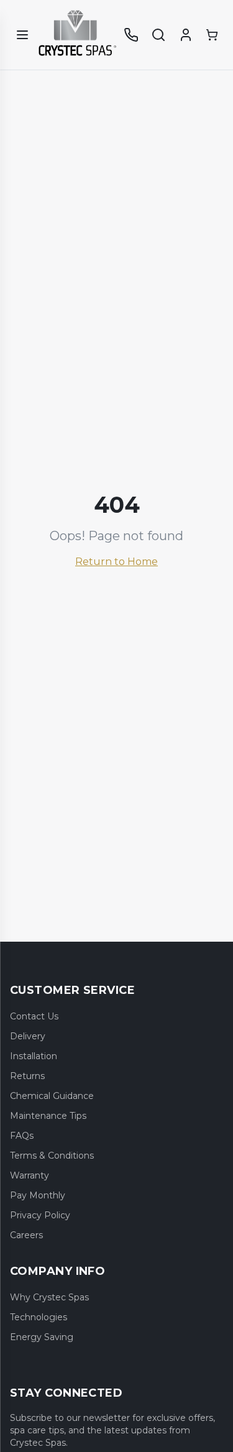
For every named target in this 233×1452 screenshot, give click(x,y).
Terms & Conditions (52, 1155)
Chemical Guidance (52, 1095)
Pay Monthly (37, 1195)
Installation (33, 1056)
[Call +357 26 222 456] (131, 34)
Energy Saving (41, 1337)
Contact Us (34, 1016)
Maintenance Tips (48, 1115)
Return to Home (116, 561)
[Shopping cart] (212, 35)
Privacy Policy (40, 1215)
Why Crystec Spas (49, 1297)
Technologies (38, 1317)
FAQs (22, 1135)
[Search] (158, 34)
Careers (26, 1235)
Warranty (29, 1175)
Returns (27, 1076)
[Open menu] (22, 34)
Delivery (27, 1036)
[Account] (185, 34)
